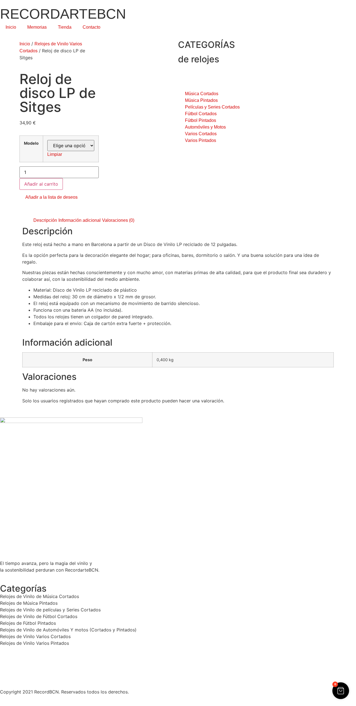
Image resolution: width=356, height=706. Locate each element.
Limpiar (54, 154)
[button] (48, 197)
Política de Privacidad (21, 660)
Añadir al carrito (41, 184)
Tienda (64, 27)
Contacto (91, 27)
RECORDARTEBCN (63, 14)
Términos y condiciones (23, 667)
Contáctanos (12, 674)
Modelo (31, 143)
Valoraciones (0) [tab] (118, 220)
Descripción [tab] (45, 220)
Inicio (11, 27)
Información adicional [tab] (79, 220)
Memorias (37, 27)
